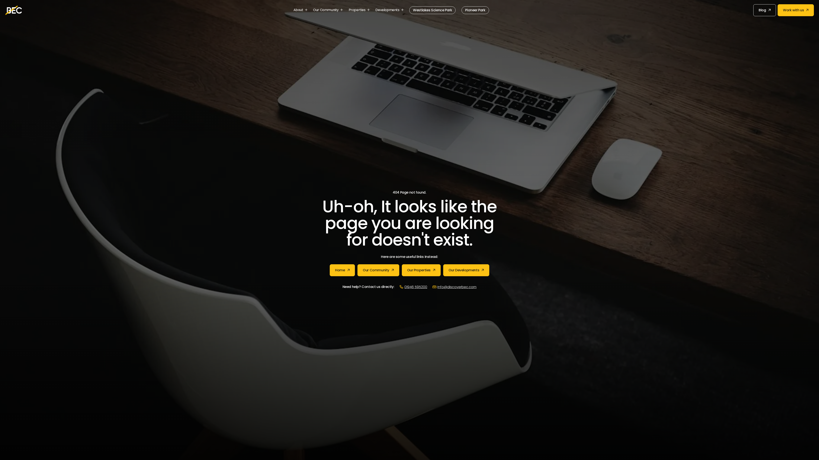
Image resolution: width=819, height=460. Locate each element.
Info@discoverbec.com (456, 287)
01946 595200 (415, 287)
